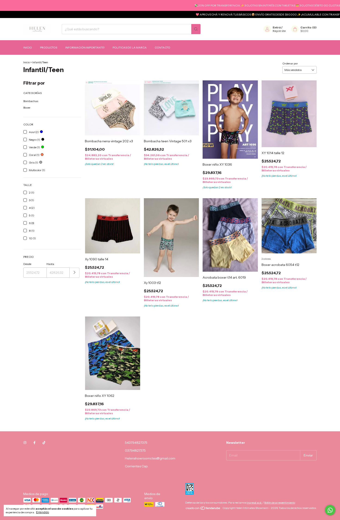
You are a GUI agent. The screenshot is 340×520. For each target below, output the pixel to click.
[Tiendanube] (203, 509)
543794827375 (136, 443)
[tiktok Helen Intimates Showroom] (44, 443)
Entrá (277, 27)
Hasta (50, 264)
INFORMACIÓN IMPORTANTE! (85, 47)
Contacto (162, 47)
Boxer (27, 107)
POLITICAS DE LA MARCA (130, 47)
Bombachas (30, 101)
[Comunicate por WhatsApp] (330, 510)
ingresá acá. (254, 502)
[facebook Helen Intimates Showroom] (34, 443)
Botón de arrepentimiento (279, 502)
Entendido (42, 512)
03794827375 (135, 450)
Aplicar (75, 273)
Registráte (279, 31)
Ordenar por (290, 63)
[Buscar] (196, 29)
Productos (48, 47)
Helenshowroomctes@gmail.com (150, 458)
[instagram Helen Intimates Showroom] (25, 443)
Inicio (27, 47)
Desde (27, 264)
